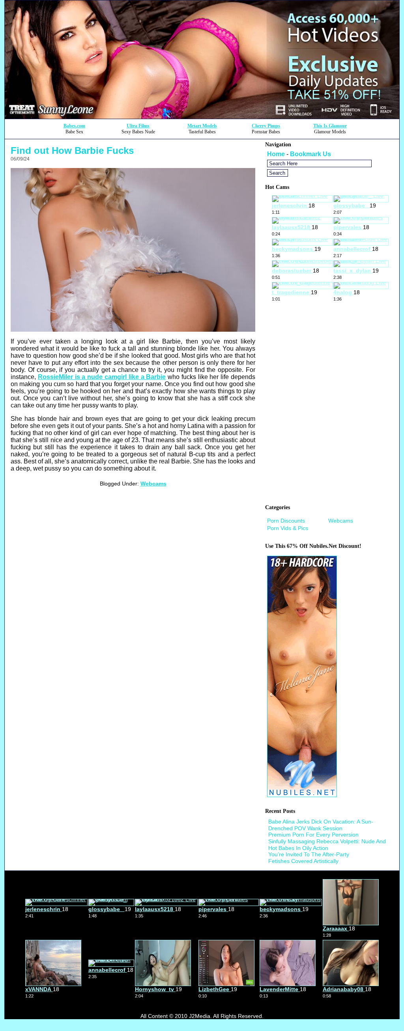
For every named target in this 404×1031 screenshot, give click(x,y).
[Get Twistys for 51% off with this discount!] (202, 116)
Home (276, 154)
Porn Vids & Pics (287, 528)
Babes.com (74, 126)
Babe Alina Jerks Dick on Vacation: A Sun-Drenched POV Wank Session (320, 824)
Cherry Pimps (266, 126)
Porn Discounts (286, 520)
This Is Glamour (330, 126)
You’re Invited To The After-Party (308, 854)
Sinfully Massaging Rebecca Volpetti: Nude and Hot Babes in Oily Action (327, 844)
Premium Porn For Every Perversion (313, 834)
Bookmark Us (310, 154)
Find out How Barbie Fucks (72, 150)
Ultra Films (138, 126)
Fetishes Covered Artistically (303, 861)
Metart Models (202, 126)
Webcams (153, 483)
